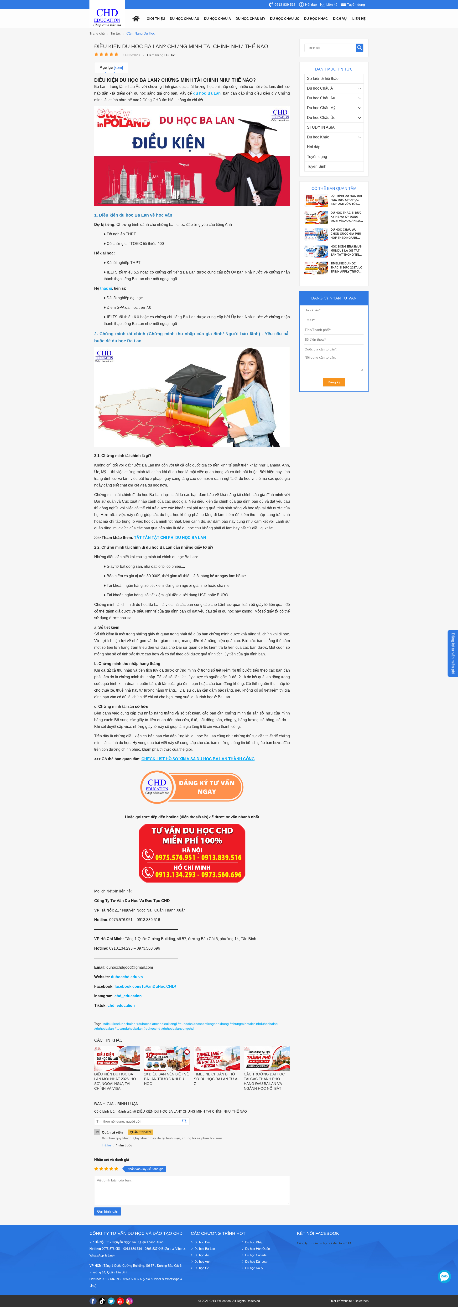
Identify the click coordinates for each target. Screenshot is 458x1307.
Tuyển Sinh (316, 166)
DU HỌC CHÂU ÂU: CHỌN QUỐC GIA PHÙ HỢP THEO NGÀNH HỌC (346, 216)
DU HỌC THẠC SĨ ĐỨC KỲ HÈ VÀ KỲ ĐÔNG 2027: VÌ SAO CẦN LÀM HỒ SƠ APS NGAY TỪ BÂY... (347, 199)
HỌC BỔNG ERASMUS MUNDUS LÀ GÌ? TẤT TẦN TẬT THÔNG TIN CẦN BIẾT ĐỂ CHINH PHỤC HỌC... (346, 233)
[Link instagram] (129, 1301)
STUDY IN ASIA (321, 127)
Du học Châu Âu (321, 98)
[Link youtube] (120, 1301)
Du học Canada (255, 1255)
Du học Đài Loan (256, 1261)
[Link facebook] (93, 1301)
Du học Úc (201, 1268)
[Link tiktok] (102, 1301)
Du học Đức (202, 1242)
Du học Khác (318, 137)
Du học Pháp (254, 1242)
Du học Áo (201, 1255)
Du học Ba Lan (204, 1249)
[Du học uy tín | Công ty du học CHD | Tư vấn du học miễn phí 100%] (107, 18)
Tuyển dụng (317, 157)
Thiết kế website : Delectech (349, 1301)
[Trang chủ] (135, 18)
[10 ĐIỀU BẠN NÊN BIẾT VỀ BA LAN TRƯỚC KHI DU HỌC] (167, 1059)
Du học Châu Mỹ (321, 108)
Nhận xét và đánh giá (111, 1160)
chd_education (128, 996)
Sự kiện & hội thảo (322, 78)
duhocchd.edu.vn (127, 977)
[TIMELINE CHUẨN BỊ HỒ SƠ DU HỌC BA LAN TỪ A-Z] (217, 1059)
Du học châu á (217, 18)
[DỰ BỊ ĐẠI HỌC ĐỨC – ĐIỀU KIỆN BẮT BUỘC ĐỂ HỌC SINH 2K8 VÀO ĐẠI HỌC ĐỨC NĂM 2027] (316, 272)
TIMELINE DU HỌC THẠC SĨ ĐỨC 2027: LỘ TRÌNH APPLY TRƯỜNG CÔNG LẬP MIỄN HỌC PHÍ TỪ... (347, 250)
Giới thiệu (156, 18)
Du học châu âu (184, 18)
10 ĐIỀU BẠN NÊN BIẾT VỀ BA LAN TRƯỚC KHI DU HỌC (166, 1079)
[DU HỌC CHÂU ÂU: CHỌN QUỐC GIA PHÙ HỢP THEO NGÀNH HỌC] (316, 221)
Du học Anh (202, 1261)
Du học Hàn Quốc (257, 1249)
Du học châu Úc (284, 18)
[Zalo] (444, 1276)
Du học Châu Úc (321, 118)
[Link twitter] (111, 1301)
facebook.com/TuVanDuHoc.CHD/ (145, 986)
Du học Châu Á (320, 88)
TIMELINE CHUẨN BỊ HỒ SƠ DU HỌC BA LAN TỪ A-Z (216, 1079)
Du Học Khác (316, 18)
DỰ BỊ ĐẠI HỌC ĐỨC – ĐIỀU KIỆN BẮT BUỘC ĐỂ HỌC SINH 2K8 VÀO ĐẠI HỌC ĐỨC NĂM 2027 (347, 267)
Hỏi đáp (313, 147)
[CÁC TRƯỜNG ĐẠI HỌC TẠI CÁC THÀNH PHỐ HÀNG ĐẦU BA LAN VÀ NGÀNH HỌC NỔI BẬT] (267, 1059)
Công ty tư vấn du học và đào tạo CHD (324, 1243)
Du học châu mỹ (250, 18)
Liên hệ (358, 18)
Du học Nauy (254, 1268)
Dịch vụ (340, 18)
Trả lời (106, 1145)
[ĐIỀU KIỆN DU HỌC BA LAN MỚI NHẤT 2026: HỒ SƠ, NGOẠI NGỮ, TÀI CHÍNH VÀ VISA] (117, 1059)
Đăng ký (334, 382)
